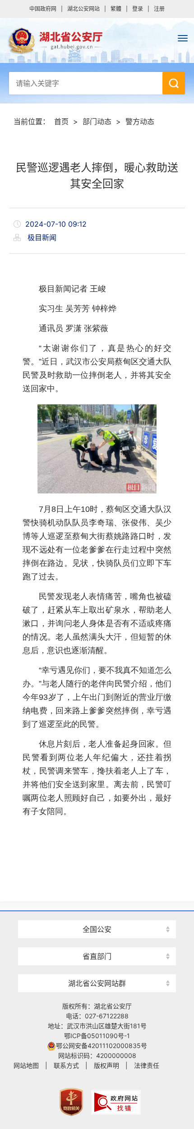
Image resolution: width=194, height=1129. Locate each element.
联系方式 (66, 1065)
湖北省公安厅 (97, 40)
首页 (61, 121)
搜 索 (173, 83)
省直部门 (97, 956)
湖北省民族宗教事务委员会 (97, 940)
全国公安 (97, 929)
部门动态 (97, 121)
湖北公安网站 (83, 8)
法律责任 (146, 1065)
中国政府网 (42, 8)
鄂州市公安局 (97, 967)
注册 (159, 8)
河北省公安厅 (97, 913)
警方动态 (139, 121)
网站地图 (26, 1065)
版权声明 (106, 1065)
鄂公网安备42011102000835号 (101, 1045)
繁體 (116, 8)
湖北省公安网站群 (97, 983)
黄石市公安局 (97, 913)
